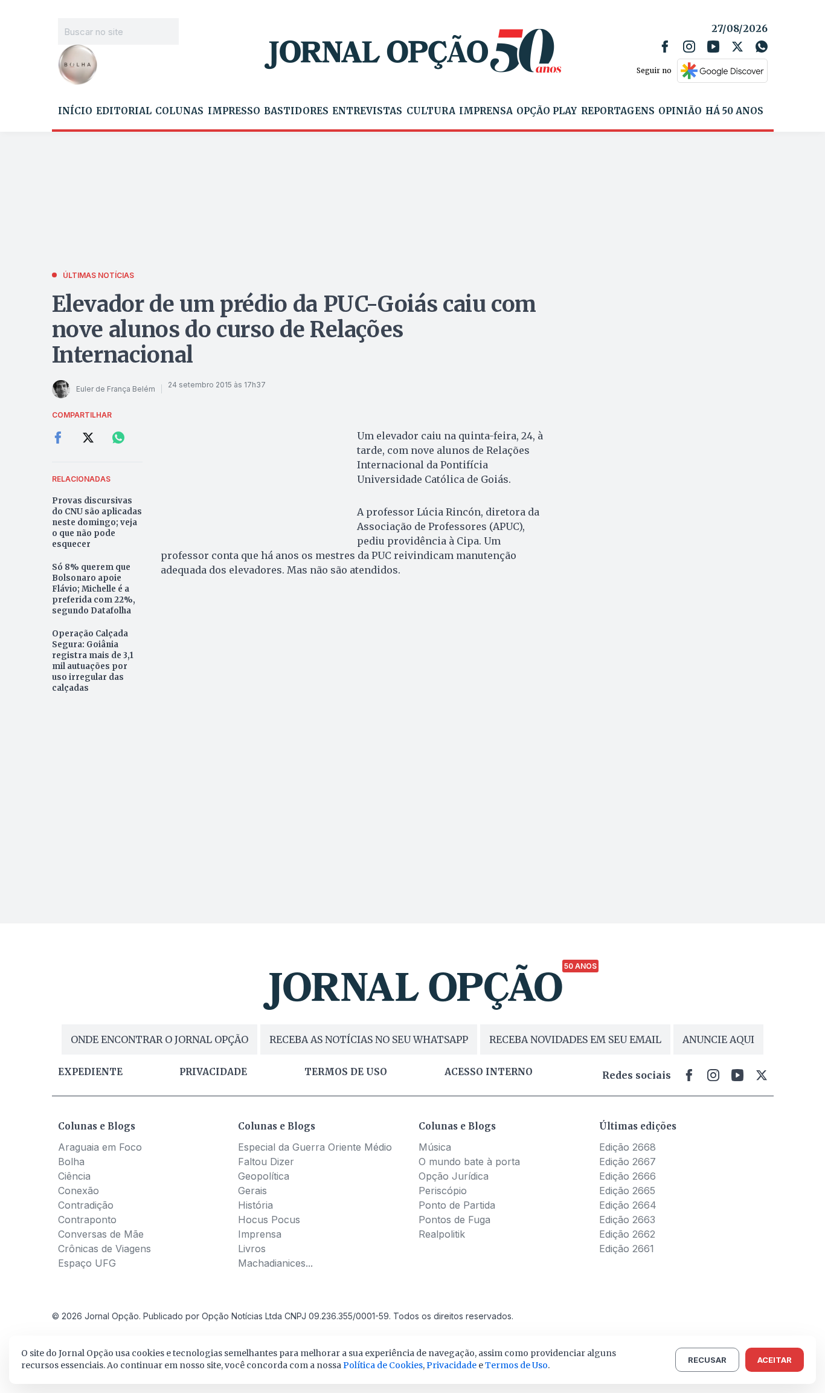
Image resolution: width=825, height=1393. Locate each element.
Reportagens (618, 111)
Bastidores (296, 111)
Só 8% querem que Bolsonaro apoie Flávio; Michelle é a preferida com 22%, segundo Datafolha (93, 589)
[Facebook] (665, 46)
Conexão (78, 1191)
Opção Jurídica (454, 1176)
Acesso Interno (489, 1072)
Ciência (74, 1176)
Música (435, 1147)
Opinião (680, 111)
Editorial (124, 111)
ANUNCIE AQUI (718, 1039)
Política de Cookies (383, 1365)
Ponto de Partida (457, 1205)
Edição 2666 (627, 1176)
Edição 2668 (627, 1147)
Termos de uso (345, 1072)
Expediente (90, 1072)
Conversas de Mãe (101, 1234)
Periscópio (443, 1191)
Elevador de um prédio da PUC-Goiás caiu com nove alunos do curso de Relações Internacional (294, 330)
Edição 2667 (627, 1161)
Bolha (71, 1161)
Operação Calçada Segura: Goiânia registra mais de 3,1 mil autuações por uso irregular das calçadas (92, 661)
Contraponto (87, 1220)
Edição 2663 (627, 1220)
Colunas (179, 111)
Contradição (86, 1205)
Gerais (252, 1191)
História (255, 1205)
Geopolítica (263, 1176)
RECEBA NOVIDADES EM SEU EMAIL (575, 1039)
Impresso (234, 111)
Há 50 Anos (734, 111)
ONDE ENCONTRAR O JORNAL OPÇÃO (159, 1039)
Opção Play (546, 111)
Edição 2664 (627, 1205)
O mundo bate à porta (469, 1161)
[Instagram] (689, 46)
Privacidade (213, 1072)
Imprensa (486, 111)
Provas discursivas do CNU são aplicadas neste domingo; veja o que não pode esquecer (97, 522)
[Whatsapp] (762, 46)
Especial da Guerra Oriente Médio (315, 1147)
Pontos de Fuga (454, 1220)
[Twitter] (737, 46)
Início (75, 111)
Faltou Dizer (266, 1161)
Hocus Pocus (269, 1220)
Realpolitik (442, 1234)
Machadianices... (275, 1263)
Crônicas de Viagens (104, 1249)
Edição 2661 (626, 1249)
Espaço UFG (87, 1263)
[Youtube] (713, 46)
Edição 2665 (627, 1191)
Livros (252, 1249)
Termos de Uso (516, 1365)
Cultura (430, 111)
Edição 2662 (627, 1234)
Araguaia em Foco (100, 1147)
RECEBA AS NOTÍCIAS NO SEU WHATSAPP (368, 1039)
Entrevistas (367, 111)
